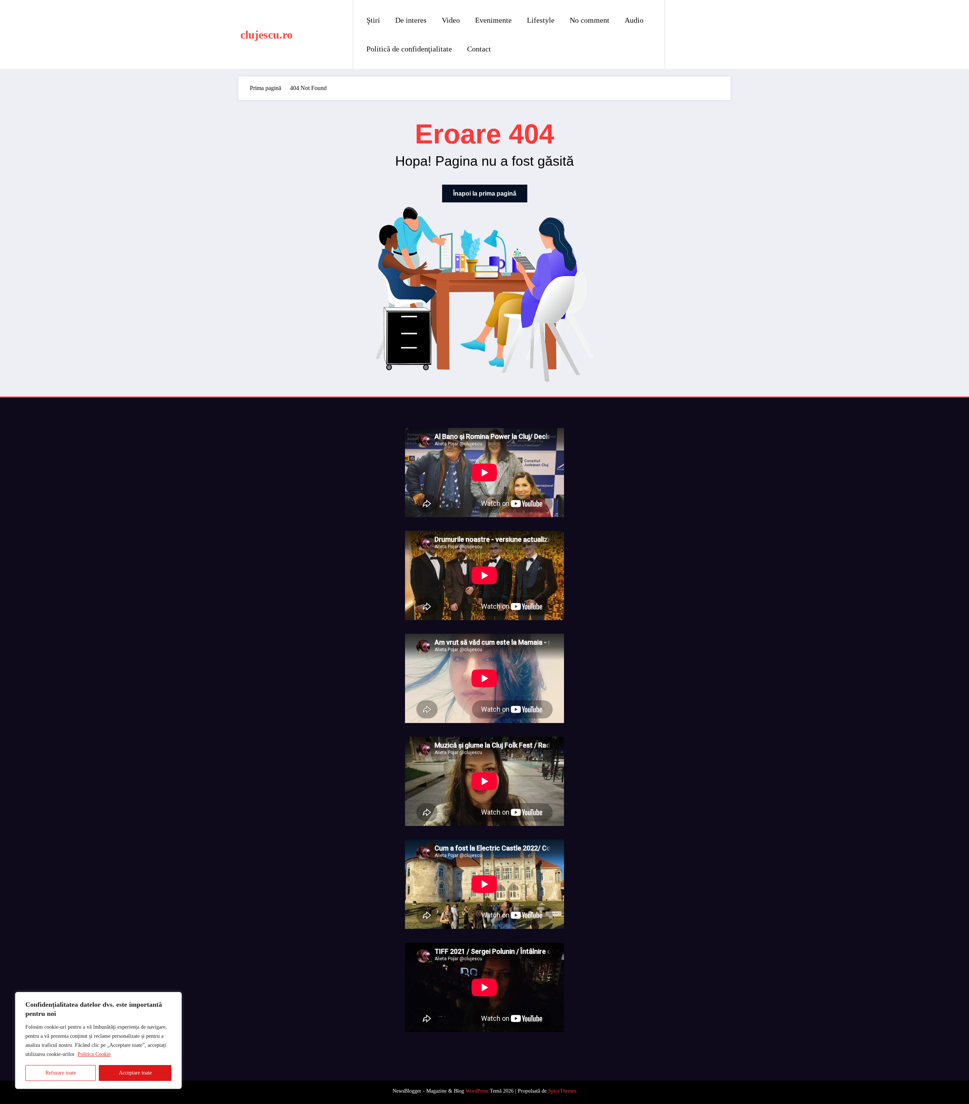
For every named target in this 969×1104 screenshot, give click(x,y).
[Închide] (173, 998)
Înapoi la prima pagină (484, 193)
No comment (589, 20)
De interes (411, 20)
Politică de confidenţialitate (409, 49)
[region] (98, 1040)
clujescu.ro (266, 34)
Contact (479, 49)
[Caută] (678, 34)
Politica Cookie (94, 1054)
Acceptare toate (135, 1073)
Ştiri (373, 20)
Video (451, 20)
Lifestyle (541, 20)
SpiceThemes (562, 1091)
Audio (634, 20)
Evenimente (493, 20)
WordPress (477, 1091)
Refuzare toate (60, 1073)
